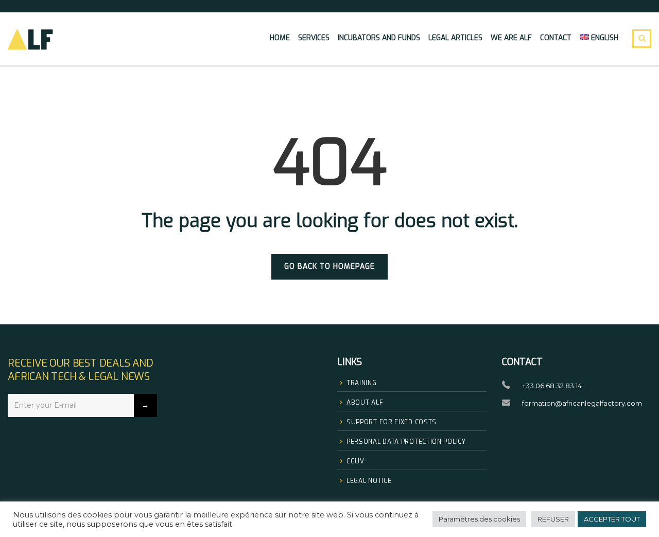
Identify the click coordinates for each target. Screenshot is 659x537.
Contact (555, 38)
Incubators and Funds (379, 38)
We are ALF (511, 38)
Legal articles (455, 38)
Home (280, 38)
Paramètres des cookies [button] (479, 519)
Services (314, 38)
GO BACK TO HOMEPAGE (329, 266)
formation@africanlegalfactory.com (582, 403)
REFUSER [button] (553, 519)
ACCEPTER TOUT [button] (612, 519)
